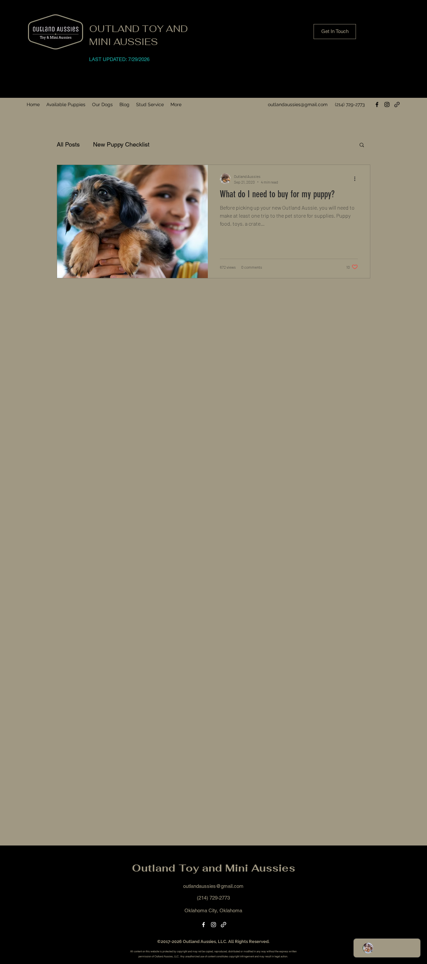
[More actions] (357, 179)
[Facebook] (377, 104)
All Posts (68, 144)
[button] (66, 104)
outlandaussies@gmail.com (298, 104)
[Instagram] (387, 104)
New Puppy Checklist (121, 144)
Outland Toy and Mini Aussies (213, 868)
